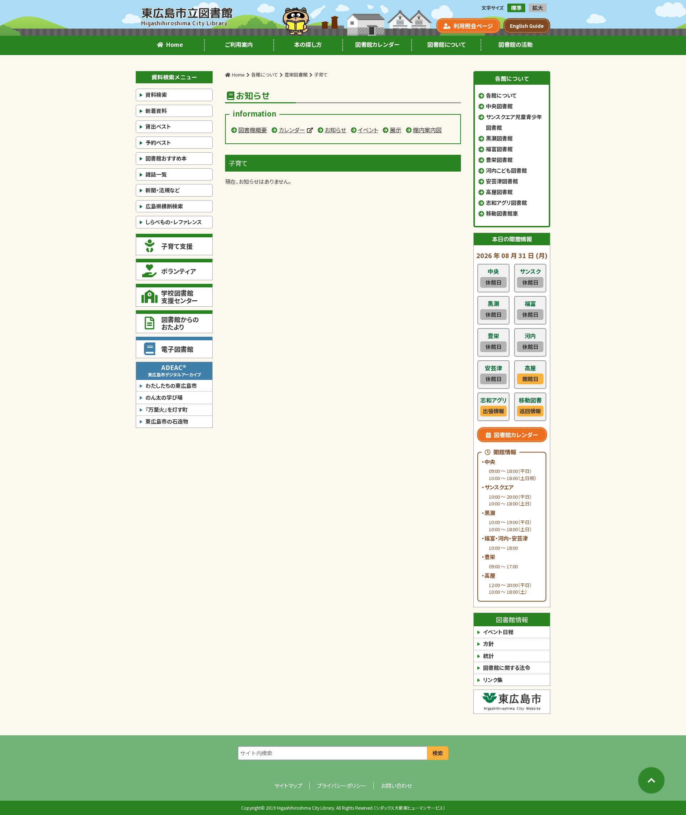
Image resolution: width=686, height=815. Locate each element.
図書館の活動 (515, 44)
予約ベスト (158, 142)
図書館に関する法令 (506, 667)
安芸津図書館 (502, 181)
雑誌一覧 (156, 174)
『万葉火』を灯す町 (166, 409)
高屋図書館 (499, 192)
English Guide (527, 25)
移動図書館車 (502, 213)
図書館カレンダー (377, 44)
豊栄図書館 (499, 159)
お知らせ (335, 129)
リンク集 (493, 679)
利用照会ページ (473, 25)
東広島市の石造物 (166, 421)
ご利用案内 (239, 44)
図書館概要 (252, 129)
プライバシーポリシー (341, 785)
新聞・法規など (162, 190)
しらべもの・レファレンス (173, 222)
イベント (368, 129)
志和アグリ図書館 (506, 202)
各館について (501, 95)
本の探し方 (308, 44)
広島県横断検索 (164, 206)
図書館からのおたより (180, 323)
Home (174, 44)
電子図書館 (177, 349)
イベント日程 (498, 632)
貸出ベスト (158, 126)
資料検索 (156, 94)
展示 (395, 129)
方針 (488, 643)
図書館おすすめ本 (166, 158)
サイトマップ (288, 785)
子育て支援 (177, 246)
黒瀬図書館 (499, 138)
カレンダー (292, 129)
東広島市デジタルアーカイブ (174, 369)
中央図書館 (499, 106)
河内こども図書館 (506, 170)
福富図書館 (499, 149)
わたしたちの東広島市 (171, 385)
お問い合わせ (396, 785)
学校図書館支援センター (179, 296)
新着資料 (156, 110)
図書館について (446, 44)
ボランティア (178, 271)
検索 (437, 753)
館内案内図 (427, 129)
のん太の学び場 (164, 397)
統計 (488, 656)
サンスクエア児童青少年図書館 (514, 122)
